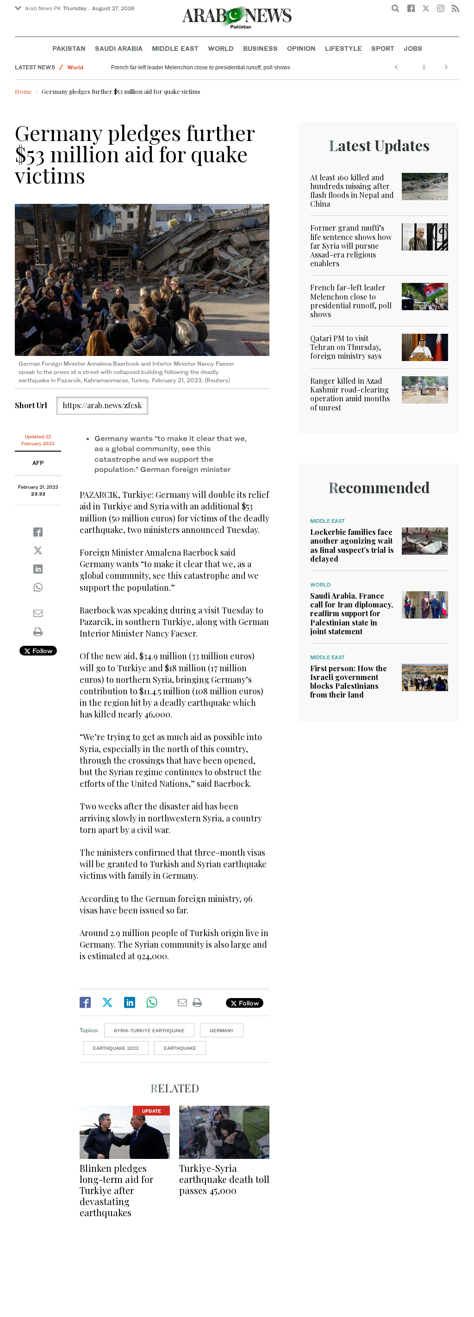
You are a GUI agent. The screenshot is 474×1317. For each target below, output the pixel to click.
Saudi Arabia (119, 48)
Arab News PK (43, 8)
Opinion (301, 48)
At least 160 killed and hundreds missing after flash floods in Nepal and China (352, 190)
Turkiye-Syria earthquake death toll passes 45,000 (224, 1179)
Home (23, 91)
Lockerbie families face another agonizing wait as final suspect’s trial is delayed (352, 545)
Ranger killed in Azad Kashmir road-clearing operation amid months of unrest (350, 394)
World (221, 48)
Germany (222, 1030)
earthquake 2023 (116, 1048)
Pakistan (69, 48)
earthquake (180, 1048)
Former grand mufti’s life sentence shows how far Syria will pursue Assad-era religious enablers (351, 245)
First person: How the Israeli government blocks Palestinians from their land (348, 681)
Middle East (175, 48)
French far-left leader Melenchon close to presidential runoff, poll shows (200, 67)
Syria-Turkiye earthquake (149, 1030)
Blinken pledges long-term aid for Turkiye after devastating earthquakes (116, 1190)
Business (260, 48)
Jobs (413, 48)
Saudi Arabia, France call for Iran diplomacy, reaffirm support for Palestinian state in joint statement (351, 613)
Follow (41, 651)
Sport (382, 48)
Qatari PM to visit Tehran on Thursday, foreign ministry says (345, 347)
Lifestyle (343, 48)
